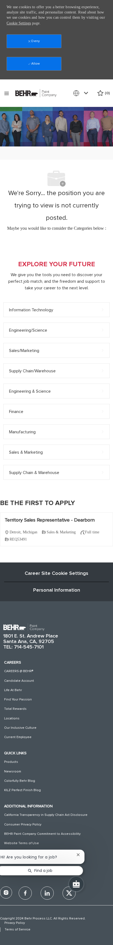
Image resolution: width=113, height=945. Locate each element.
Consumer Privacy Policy (22, 824)
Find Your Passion (18, 699)
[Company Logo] (35, 93)
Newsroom (12, 771)
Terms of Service (17, 929)
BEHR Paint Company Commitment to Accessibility (42, 834)
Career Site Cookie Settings (56, 573)
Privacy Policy (14, 923)
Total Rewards (15, 709)
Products (11, 762)
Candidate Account (19, 681)
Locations (11, 718)
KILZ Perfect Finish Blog (22, 790)
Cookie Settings (19, 23)
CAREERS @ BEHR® (18, 671)
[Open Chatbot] (76, 884)
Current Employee (18, 737)
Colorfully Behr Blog (19, 781)
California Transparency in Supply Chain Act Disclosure (45, 815)
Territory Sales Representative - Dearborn (50, 520)
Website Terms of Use (21, 843)
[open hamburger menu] (6, 93)
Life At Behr (13, 690)
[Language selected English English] (82, 93)
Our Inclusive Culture (20, 728)
